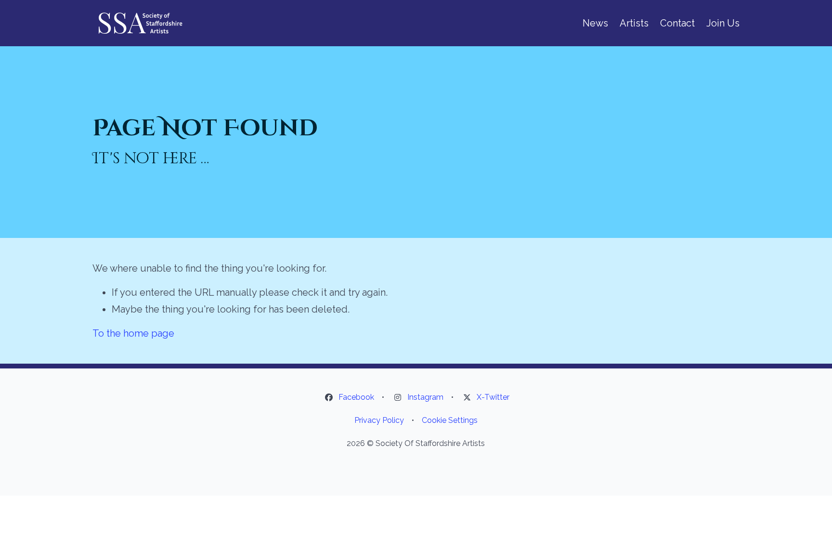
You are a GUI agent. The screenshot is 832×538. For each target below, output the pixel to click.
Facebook (356, 397)
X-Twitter (493, 397)
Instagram (425, 397)
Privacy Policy (379, 420)
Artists (634, 23)
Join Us (723, 23)
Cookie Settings (450, 420)
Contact (677, 23)
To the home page (133, 333)
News (595, 23)
